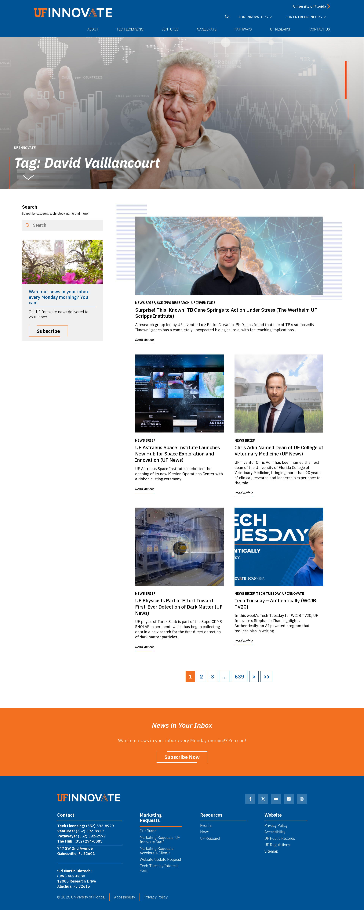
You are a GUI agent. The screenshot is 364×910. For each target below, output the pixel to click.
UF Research (281, 29)
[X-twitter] (263, 799)
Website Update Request (160, 859)
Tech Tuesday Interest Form (159, 868)
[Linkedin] (289, 799)
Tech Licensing (130, 29)
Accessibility (274, 832)
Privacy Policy (276, 825)
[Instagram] (302, 799)
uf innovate (25, 148)
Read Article (144, 340)
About (92, 29)
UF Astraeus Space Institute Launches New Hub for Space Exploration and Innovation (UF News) (177, 453)
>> (267, 676)
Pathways (243, 29)
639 (239, 676)
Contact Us (320, 29)
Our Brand (148, 831)
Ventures (170, 29)
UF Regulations (277, 845)
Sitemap (271, 851)
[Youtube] (276, 799)
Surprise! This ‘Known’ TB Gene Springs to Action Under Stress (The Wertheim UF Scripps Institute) (226, 313)
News (204, 832)
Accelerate (206, 29)
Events (206, 825)
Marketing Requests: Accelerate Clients (157, 850)
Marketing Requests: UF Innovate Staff (160, 839)
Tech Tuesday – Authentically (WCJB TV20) (275, 603)
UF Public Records (279, 838)
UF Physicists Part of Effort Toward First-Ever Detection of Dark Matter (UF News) (179, 606)
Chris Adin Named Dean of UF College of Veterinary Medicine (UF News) (279, 450)
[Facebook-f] (250, 799)
